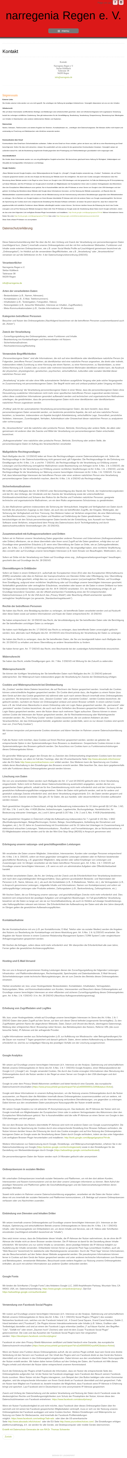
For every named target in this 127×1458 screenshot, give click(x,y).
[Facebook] (115, 2)
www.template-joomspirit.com (63, 1455)
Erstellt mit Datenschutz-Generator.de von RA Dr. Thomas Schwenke (36, 1429)
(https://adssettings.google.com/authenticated (76, 1150)
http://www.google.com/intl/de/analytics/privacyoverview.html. (77, 216)
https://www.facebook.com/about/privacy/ (72, 1399)
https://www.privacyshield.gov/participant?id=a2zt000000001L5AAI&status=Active (72, 1087)
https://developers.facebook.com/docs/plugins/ (33, 1336)
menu (65, 30)
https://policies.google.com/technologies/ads (59, 1147)
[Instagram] (121, 2)
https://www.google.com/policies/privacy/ (62, 1289)
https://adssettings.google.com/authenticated (24, 1292)
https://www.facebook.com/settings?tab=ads (32, 1418)
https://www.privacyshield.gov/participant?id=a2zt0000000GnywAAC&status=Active (73, 1345)
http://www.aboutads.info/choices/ (104, 759)
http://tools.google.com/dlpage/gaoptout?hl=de (85, 212)
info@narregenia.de (63, 77)
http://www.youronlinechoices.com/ (37, 762)
